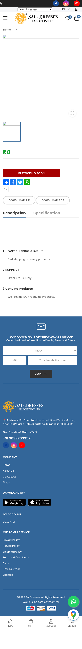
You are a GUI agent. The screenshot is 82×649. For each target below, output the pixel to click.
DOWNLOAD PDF (53, 200)
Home (7, 29)
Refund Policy (11, 546)
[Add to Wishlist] (6, 189)
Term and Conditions (16, 557)
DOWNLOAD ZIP (19, 200)
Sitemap (8, 575)
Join (38, 374)
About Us (8, 471)
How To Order (11, 569)
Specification (46, 213)
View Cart (9, 522)
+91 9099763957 (17, 438)
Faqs (6, 563)
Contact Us (9, 476)
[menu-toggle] (5, 18)
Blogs (6, 482)
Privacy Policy (11, 540)
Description (14, 213)
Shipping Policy (12, 551)
